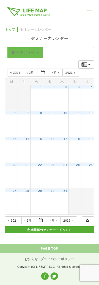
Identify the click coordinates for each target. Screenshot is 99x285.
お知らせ (31, 259)
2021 (16, 72)
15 (40, 139)
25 (78, 165)
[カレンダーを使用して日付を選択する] (43, 73)
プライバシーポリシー (57, 258)
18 (78, 139)
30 (52, 191)
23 (52, 165)
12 (91, 113)
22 (40, 165)
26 (91, 165)
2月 (31, 72)
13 (14, 139)
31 (65, 191)
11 (78, 113)
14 (27, 139)
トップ (10, 29)
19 (91, 139)
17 (65, 139)
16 (52, 139)
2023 (69, 72)
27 (14, 191)
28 (27, 191)
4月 (55, 72)
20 (14, 165)
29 (40, 191)
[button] (87, 220)
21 (27, 165)
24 (65, 165)
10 (65, 113)
